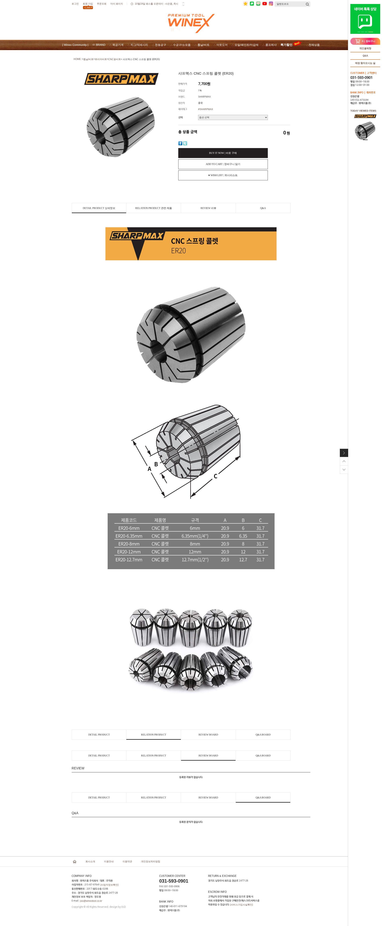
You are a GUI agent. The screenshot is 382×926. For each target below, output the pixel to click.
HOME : (78, 59)
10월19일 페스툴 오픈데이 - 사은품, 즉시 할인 (156, 6)
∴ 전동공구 (159, 44)
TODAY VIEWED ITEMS (363, 110)
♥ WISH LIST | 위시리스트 (223, 175)
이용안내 (109, 861)
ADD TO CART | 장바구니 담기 (223, 164)
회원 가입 (88, 4)
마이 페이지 (116, 3)
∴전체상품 (313, 44)
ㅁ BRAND (98, 44)
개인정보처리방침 (150, 861)
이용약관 (127, 861)
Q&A (365, 55)
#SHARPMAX (205, 109)
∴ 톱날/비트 (202, 44)
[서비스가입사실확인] (241, 904)
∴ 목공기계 (116, 44)
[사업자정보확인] (109, 884)
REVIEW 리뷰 (208, 208)
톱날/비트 (88, 59)
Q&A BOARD (263, 734)
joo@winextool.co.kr (91, 901)
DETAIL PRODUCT (99, 734)
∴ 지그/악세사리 (138, 44)
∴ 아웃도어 (220, 44)
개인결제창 (365, 48)
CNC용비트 (114, 59)
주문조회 (101, 3)
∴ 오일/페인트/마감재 (245, 44)
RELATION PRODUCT (153, 734)
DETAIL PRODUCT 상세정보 (99, 208)
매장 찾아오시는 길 (365, 63)
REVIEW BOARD (208, 734)
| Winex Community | (75, 44)
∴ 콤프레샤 (269, 44)
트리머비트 (101, 59)
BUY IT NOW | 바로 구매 (223, 152)
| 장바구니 (368, 41)
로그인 (75, 3)
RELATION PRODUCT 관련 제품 (153, 208)
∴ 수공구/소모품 (180, 44)
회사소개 (90, 861)
